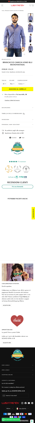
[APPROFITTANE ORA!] (17, 318)
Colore (11, 80)
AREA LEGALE (6, 370)
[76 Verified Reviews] (17, 155)
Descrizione (6, 107)
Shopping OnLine (7, 374)
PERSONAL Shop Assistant (11, 124)
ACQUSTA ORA (6, 305)
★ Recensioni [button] (33, 213)
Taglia (4, 80)
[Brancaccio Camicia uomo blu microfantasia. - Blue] (2, 249)
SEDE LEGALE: (6, 365)
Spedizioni (5, 119)
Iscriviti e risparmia (8, 380)
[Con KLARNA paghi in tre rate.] (17, 272)
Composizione (22, 80)
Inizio (3, 10)
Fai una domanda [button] (17, 187)
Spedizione (12, 72)
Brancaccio (6, 59)
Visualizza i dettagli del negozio (12, 100)
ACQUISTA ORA (7, 342)
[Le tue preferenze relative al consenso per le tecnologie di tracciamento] (32, 421)
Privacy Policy (24, 420)
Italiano (8, 408)
